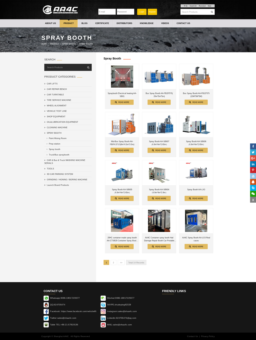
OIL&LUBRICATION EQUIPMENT (62, 122)
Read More (123, 102)
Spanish (193, 6)
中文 (186, 6)
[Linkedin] (253, 164)
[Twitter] (253, 152)
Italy (209, 6)
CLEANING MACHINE (57, 127)
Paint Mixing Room (58, 138)
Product (69, 23)
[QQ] (253, 182)
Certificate (102, 23)
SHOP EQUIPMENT (56, 116)
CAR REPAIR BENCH (57, 89)
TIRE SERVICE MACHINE (59, 100)
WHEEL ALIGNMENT (57, 105)
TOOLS (50, 168)
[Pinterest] (253, 170)
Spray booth (86, 44)
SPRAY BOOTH (69, 44)
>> (121, 262)
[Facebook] (253, 146)
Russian (202, 6)
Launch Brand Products (58, 185)
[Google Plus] (253, 158)
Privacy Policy (208, 336)
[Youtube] (253, 176)
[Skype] (253, 188)
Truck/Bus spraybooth (59, 154)
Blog (84, 23)
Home (44, 44)
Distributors (124, 23)
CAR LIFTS (52, 83)
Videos (165, 23)
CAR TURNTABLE (55, 94)
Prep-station (54, 144)
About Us (50, 23)
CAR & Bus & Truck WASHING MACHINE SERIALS (64, 161)
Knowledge (146, 23)
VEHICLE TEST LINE (57, 111)
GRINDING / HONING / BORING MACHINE (67, 179)
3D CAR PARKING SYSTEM (60, 174)
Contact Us (183, 23)
